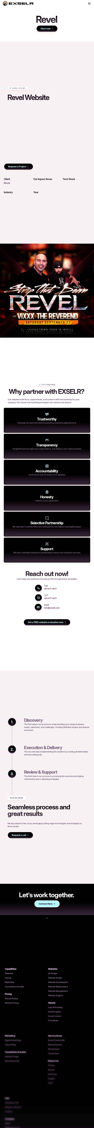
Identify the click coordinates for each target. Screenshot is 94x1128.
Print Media (53, 1020)
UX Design (52, 973)
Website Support (55, 995)
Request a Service (13, 1107)
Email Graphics (54, 1011)
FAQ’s (50, 1083)
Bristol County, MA (56, 1040)
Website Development (58, 982)
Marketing (9, 982)
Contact (8, 1111)
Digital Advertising (13, 1040)
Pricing (51, 1065)
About (7, 1123)
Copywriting (10, 1044)
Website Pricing (12, 1003)
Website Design (55, 978)
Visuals (8, 978)
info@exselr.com (51, 608)
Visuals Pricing (11, 998)
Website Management (58, 991)
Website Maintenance (58, 986)
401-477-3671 (50, 589)
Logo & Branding (55, 1007)
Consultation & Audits (14, 986)
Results (51, 1070)
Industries (52, 1074)
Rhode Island (53, 1049)
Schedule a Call (11, 1102)
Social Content (54, 1016)
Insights (51, 1078)
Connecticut (53, 1053)
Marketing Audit (12, 1061)
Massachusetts (55, 1044)
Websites (9, 973)
